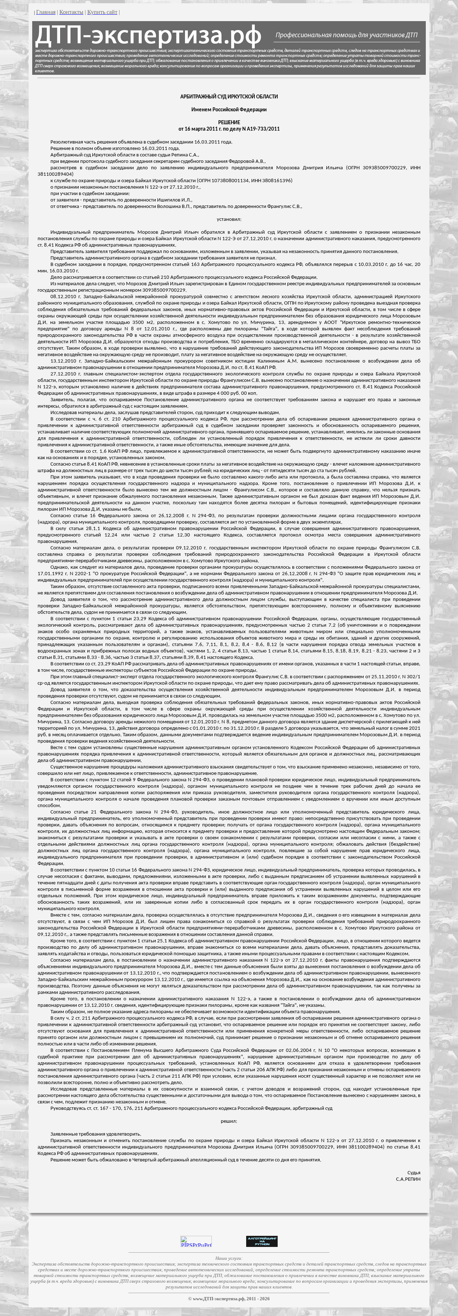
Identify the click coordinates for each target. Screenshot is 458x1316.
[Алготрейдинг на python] (262, 1245)
